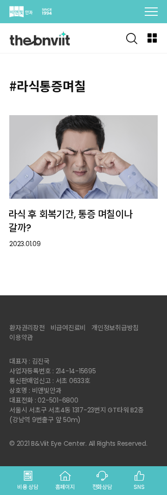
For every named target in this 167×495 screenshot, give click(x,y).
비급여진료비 (68, 327)
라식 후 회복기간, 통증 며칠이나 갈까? (70, 221)
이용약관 (21, 337)
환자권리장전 (27, 327)
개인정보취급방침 (115, 327)
